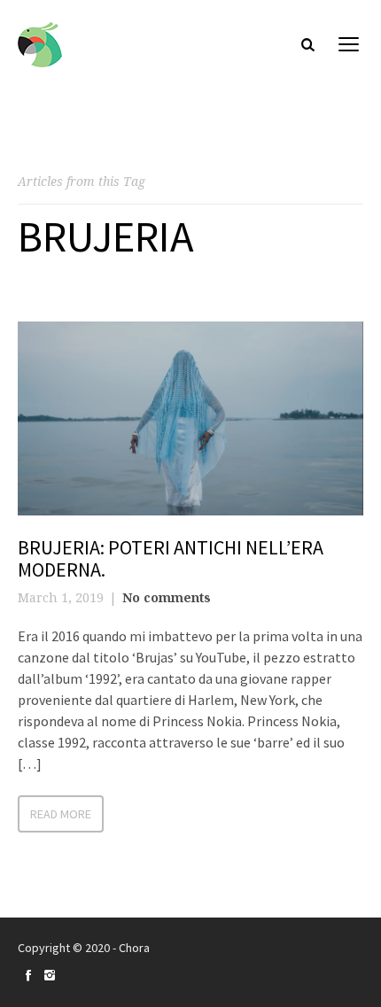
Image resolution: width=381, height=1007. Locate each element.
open (349, 44)
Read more (60, 814)
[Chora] (40, 45)
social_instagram (49, 975)
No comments (166, 597)
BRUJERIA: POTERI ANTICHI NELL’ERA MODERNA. (170, 558)
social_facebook (28, 975)
